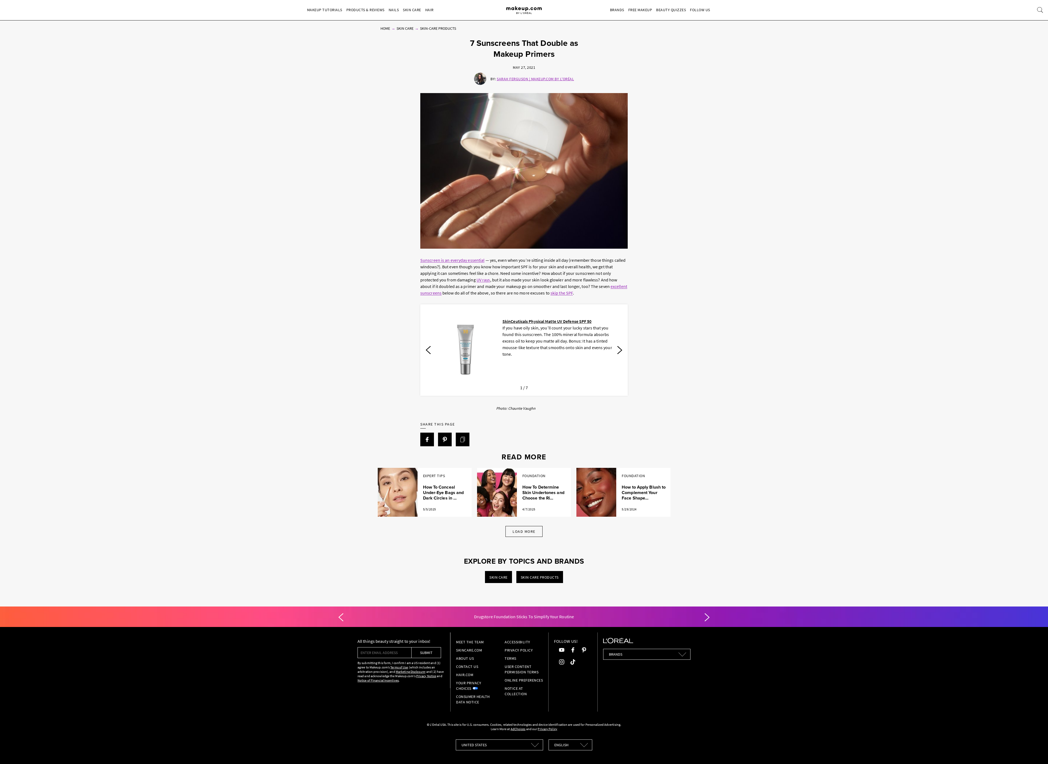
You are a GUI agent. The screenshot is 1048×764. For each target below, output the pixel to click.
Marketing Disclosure (410, 672)
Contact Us (467, 666)
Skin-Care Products (438, 28)
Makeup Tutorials (324, 9)
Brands (617, 9)
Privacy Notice (426, 676)
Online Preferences (524, 680)
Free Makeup (640, 9)
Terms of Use (399, 667)
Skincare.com (469, 650)
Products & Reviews (365, 9)
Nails (394, 9)
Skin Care (412, 9)
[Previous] (428, 350)
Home (385, 28)
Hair (429, 9)
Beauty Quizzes (671, 9)
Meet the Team (470, 642)
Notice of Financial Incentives (378, 680)
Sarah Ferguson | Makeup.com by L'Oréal (535, 78)
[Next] (620, 350)
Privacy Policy (519, 650)
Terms (510, 658)
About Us (465, 658)
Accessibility (517, 642)
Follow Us (700, 9)
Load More (524, 531)
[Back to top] (1035, 751)
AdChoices (518, 729)
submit (426, 652)
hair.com (464, 674)
